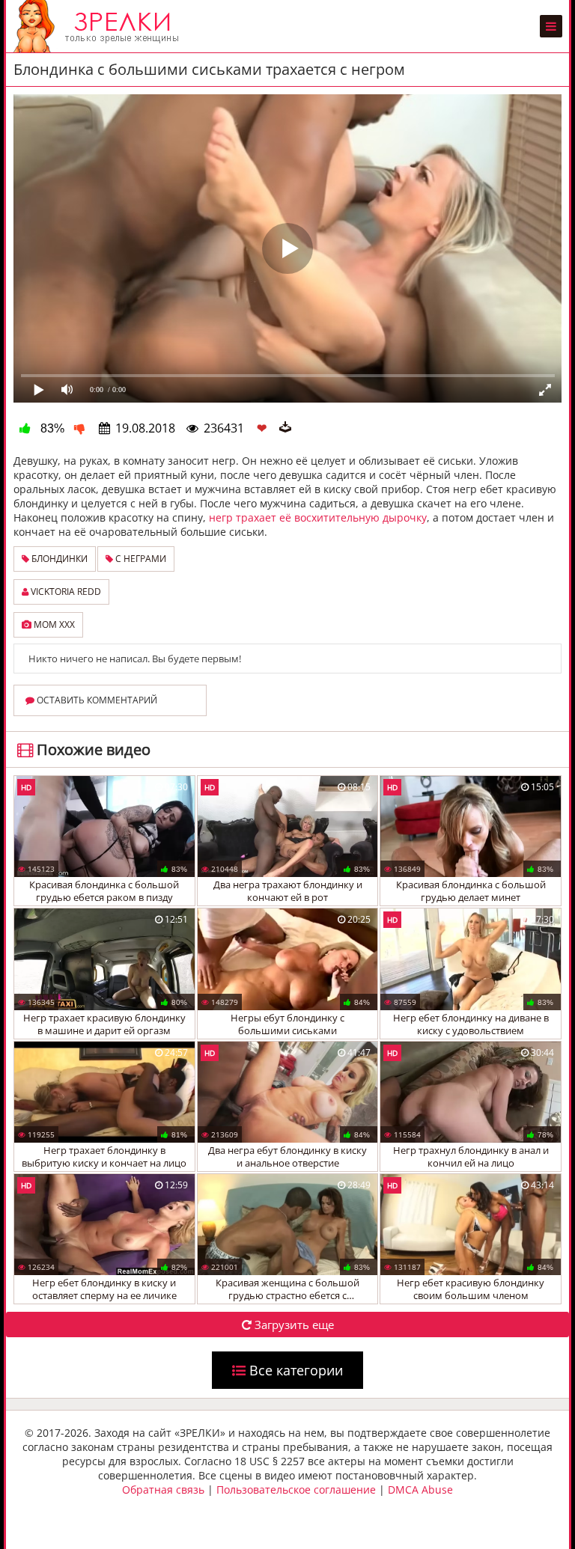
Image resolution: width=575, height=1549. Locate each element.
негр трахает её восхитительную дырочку (318, 517)
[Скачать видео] (285, 428)
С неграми (139, 558)
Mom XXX (53, 624)
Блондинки (58, 558)
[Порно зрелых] (99, 26)
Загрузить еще (293, 1324)
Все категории (294, 1370)
